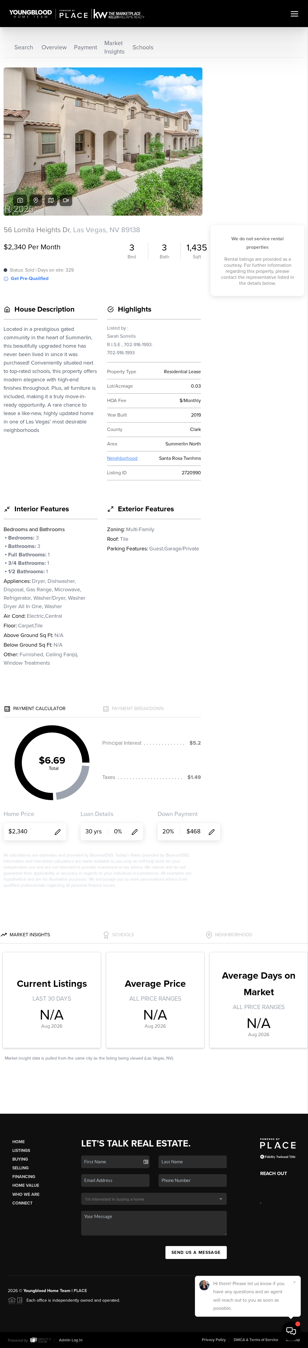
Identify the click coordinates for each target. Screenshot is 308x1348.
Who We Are (25, 1194)
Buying (20, 1159)
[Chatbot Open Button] (291, 1331)
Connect (22, 1203)
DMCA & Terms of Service (256, 1339)
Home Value (25, 1185)
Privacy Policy (214, 1339)
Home (18, 1141)
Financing (23, 1176)
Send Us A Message (196, 1252)
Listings (21, 1150)
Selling (20, 1168)
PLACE (80, 1290)
